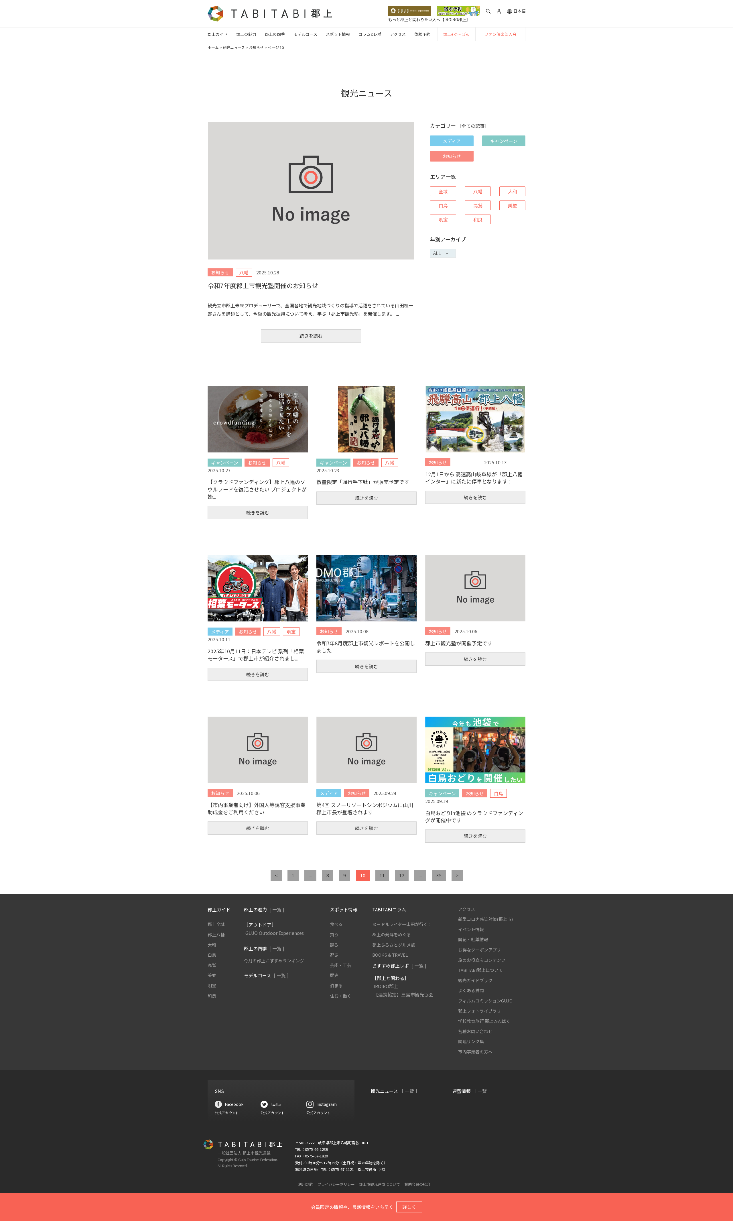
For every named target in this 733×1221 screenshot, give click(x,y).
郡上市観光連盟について (379, 1184)
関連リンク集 (471, 1041)
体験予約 (422, 34)
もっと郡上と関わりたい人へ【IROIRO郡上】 (429, 19)
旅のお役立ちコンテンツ (481, 960)
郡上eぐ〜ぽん (456, 34)
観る (334, 945)
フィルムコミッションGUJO (485, 1001)
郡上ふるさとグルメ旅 (393, 945)
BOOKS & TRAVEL (390, 955)
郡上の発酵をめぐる (391, 934)
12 (401, 875)
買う (334, 934)
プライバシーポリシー (336, 1184)
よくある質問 (471, 990)
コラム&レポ (369, 34)
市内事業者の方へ (475, 1052)
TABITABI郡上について (480, 970)
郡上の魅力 (246, 34)
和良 (477, 219)
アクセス (398, 34)
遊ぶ (334, 955)
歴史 (334, 975)
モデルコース (305, 34)
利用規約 (305, 1184)
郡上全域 (216, 924)
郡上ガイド (218, 34)
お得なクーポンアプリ (479, 950)
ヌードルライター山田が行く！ (402, 924)
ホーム (213, 47)
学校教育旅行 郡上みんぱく (484, 1021)
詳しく (409, 1206)
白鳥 (443, 205)
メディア (452, 140)
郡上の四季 (275, 34)
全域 (443, 191)
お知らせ (256, 47)
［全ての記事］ (473, 125)
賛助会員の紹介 (417, 1184)
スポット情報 (338, 34)
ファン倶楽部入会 (500, 34)
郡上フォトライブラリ (479, 1011)
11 (382, 875)
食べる (336, 924)
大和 (512, 191)
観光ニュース (234, 47)
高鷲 (477, 205)
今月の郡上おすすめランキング (274, 960)
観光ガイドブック (475, 980)
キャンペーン (503, 140)
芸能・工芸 (340, 965)
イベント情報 (471, 929)
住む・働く (340, 996)
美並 (512, 205)
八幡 (477, 191)
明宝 (443, 219)
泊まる (336, 985)
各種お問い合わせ (475, 1031)
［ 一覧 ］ (409, 1091)
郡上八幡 (216, 934)
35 (439, 875)
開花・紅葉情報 (473, 939)
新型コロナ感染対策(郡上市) (485, 919)
